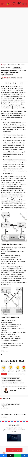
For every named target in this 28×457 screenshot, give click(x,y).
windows (22, 382)
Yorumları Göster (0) (13, 450)
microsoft (11, 374)
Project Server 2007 (20, 374)
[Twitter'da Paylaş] (10, 455)
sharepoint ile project (7, 376)
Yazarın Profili (22, 388)
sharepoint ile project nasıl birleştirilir (10, 378)
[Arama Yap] (23, 4)
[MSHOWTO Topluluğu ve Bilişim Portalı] (13, 3)
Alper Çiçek (7, 77)
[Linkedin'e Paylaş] (24, 455)
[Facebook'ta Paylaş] (3, 455)
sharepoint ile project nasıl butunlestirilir (11, 380)
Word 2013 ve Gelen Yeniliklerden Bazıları (13, 415)
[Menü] (2, 4)
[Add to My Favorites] (7, 83)
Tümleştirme (15, 382)
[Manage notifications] (4, 453)
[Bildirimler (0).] (25, 4)
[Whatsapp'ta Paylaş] (17, 455)
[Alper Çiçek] (6, 390)
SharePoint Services (6, 382)
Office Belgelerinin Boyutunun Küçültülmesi (10, 405)
